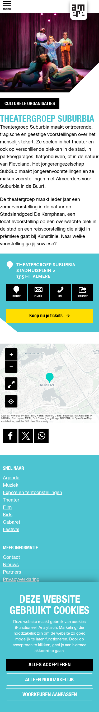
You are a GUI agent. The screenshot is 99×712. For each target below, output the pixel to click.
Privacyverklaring (21, 579)
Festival (11, 529)
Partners (12, 572)
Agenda (11, 478)
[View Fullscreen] (11, 384)
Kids (7, 515)
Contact (11, 557)
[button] (49, 378)
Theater (11, 500)
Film (7, 507)
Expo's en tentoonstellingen (32, 492)
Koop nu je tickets (46, 315)
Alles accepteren (49, 664)
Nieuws (11, 565)
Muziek (10, 485)
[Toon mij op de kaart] (11, 401)
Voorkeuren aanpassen (49, 694)
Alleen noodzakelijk (49, 679)
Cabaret (11, 522)
